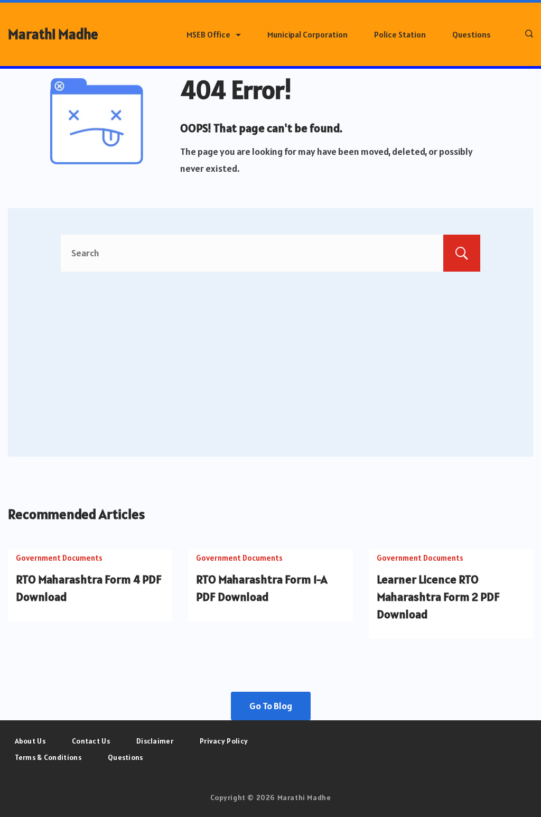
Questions (471, 34)
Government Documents (59, 558)
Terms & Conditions (48, 757)
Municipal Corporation (307, 34)
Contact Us (91, 741)
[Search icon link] (526, 34)
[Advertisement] (270, 351)
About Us (30, 741)
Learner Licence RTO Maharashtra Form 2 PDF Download (438, 596)
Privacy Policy (224, 741)
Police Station (400, 34)
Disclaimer (154, 741)
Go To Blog (270, 706)
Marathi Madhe (53, 34)
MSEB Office (208, 34)
